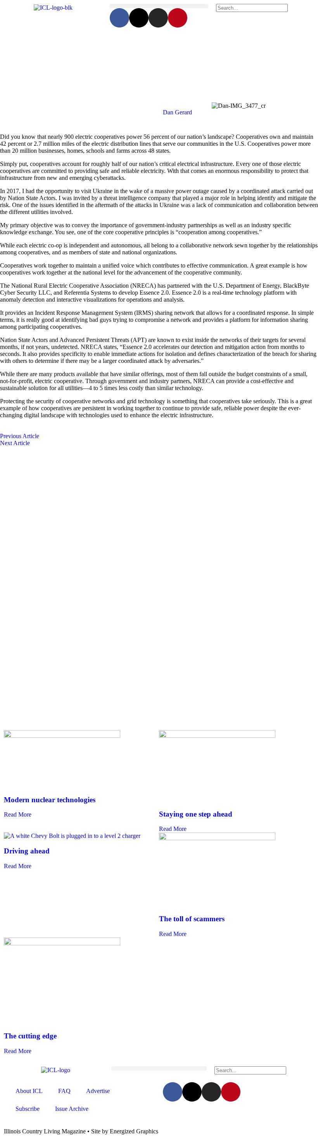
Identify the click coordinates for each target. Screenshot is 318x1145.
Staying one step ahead (195, 814)
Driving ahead (27, 851)
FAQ (64, 1091)
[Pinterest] (177, 18)
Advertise (98, 1091)
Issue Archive (71, 1108)
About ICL (29, 1091)
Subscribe (28, 1108)
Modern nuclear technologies (49, 800)
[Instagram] (158, 18)
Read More (17, 814)
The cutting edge (30, 1036)
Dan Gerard (177, 112)
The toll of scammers (192, 919)
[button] (159, 6)
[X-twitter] (139, 18)
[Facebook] (119, 18)
